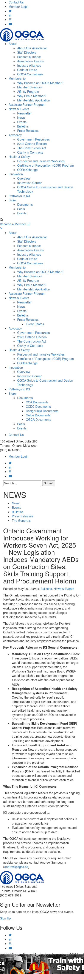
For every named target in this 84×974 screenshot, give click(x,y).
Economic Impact (29, 57)
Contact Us (16, 2)
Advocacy (15, 135)
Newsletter (24, 113)
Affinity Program (28, 91)
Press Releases (28, 130)
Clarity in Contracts (30, 152)
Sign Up (5, 918)
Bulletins (23, 126)
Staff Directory (26, 52)
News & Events (19, 109)
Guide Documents (38, 415)
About (13, 43)
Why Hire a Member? (31, 96)
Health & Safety (19, 156)
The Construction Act (31, 148)
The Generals (21, 520)
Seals (21, 209)
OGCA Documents (38, 419)
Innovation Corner (29, 183)
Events (21, 122)
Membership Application (33, 100)
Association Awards (30, 61)
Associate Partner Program (27, 104)
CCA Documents (37, 402)
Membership (17, 78)
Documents (25, 204)
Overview (23, 178)
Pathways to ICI (19, 196)
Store (12, 200)
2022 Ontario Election (32, 143)
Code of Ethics (27, 70)
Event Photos (35, 324)
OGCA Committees (30, 74)
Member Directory (29, 87)
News (21, 117)
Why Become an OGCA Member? (40, 83)
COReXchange (27, 169)
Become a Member (13, 224)
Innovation (16, 174)
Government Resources (33, 139)
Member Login (18, 6)
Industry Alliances (29, 65)
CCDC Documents (38, 406)
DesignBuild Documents (42, 411)
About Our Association (32, 48)
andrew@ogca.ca (16, 867)
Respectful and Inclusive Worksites (41, 161)
